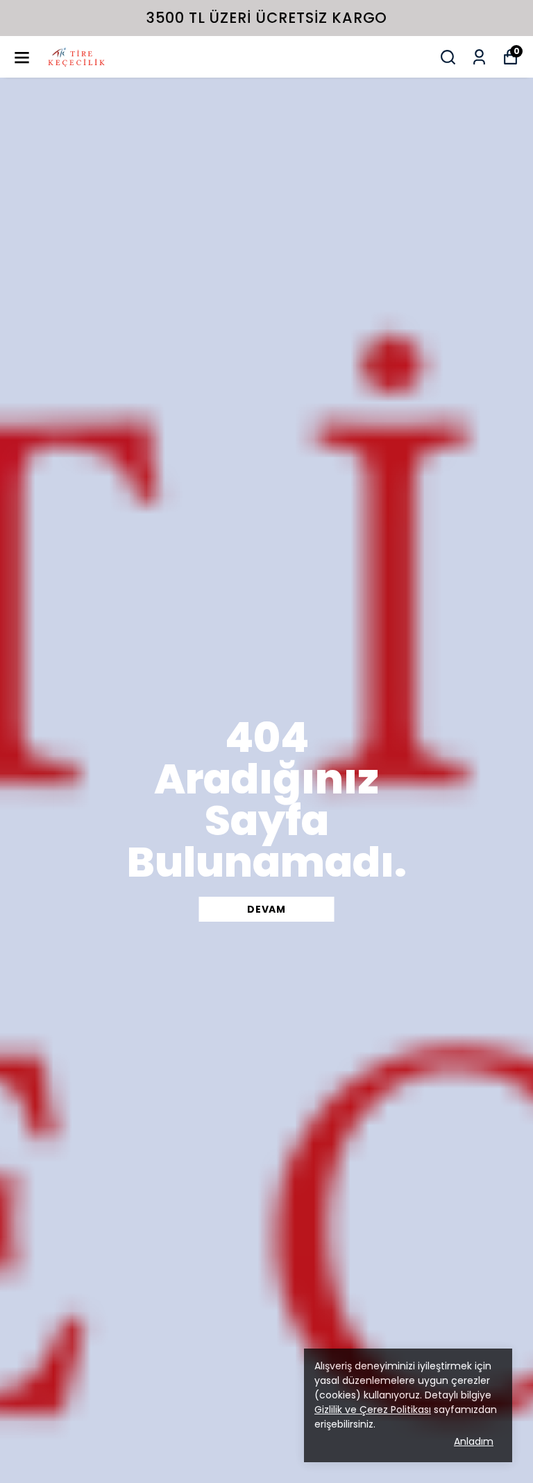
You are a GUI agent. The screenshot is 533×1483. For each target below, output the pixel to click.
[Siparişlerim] (479, 57)
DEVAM (266, 909)
